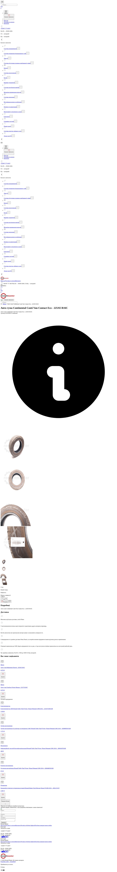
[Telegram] (2, 837)
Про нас (3, 281)
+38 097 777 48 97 (5, 28)
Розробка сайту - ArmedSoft (8, 861)
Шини (4, 304)
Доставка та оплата (10, 281)
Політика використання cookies (43, 825)
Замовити (3, 822)
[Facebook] (4, 837)
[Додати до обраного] (9, 601)
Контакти (18, 281)
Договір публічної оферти (28, 825)
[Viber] (7, 837)
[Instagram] (6, 837)
